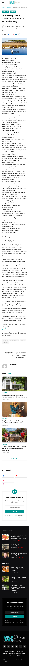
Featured (13, 11)
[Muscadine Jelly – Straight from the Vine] (5, 579)
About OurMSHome (10, 651)
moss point (5, 342)
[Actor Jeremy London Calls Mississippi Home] (5, 555)
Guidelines (12, 655)
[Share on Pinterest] (13, 34)
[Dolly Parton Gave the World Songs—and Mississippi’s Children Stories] (14, 409)
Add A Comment (14, 458)
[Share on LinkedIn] (16, 34)
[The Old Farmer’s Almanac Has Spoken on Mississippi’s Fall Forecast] (5, 537)
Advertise (20, 651)
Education (5, 11)
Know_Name (5, 661)
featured (23, 340)
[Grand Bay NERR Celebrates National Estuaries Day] (14, 46)
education (5, 340)
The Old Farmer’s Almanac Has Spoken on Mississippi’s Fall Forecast (18, 536)
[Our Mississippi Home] (14, 2)
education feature (14, 340)
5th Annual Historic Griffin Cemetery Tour (8, 354)
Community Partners (9, 653)
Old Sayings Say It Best (17, 545)
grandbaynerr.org (7, 329)
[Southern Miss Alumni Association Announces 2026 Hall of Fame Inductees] (14, 384)
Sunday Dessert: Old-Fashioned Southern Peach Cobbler (18, 568)
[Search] (26, 2)
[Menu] (3, 2)
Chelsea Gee (10, 26)
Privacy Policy (15, 517)
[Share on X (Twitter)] (11, 34)
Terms (18, 655)
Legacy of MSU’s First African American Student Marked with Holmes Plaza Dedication (14, 448)
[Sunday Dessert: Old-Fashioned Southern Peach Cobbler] (5, 569)
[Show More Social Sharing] (19, 34)
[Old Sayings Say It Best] (5, 547)
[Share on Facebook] (8, 34)
